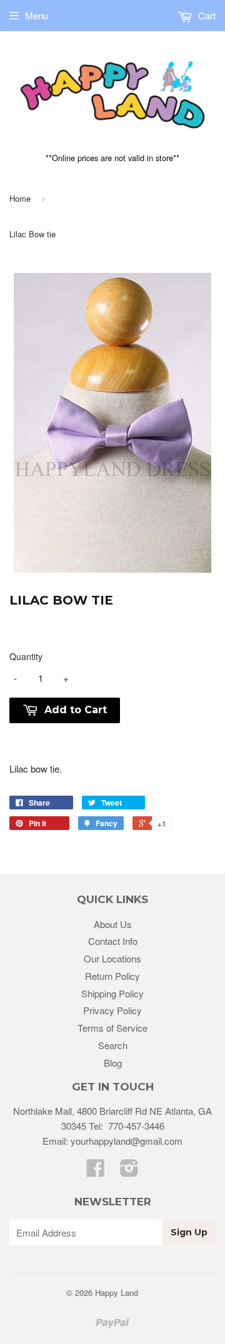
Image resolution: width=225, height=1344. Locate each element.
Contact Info (113, 940)
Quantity (25, 656)
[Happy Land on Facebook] (95, 1171)
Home (20, 198)
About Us (113, 924)
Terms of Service (113, 1027)
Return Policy (112, 975)
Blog (113, 1062)
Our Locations (112, 958)
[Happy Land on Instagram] (129, 1171)
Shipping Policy (112, 993)
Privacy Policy (112, 1010)
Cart (206, 15)
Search (113, 1045)
